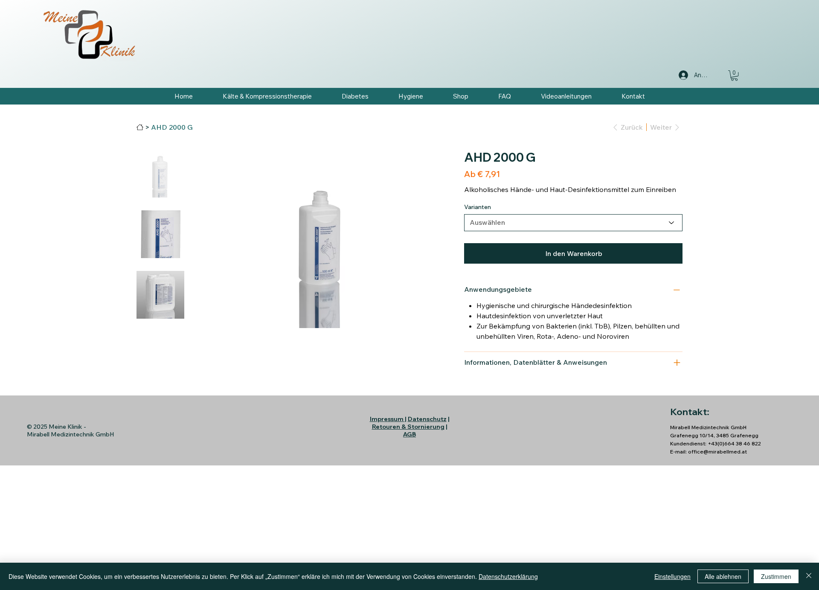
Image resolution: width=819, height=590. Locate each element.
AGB (409, 434)
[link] (734, 75)
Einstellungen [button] (672, 576)
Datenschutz (427, 419)
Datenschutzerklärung (508, 576)
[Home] (139, 127)
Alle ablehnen (723, 576)
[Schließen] (809, 576)
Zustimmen (776, 576)
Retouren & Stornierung (408, 426)
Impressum (387, 419)
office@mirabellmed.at (717, 451)
